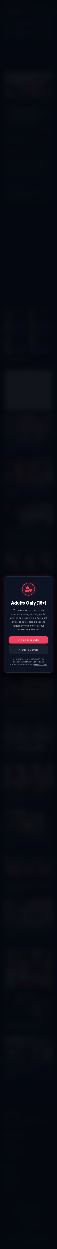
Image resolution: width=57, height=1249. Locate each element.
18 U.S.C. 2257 (40, 664)
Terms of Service (32, 661)
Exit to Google (30, 649)
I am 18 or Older (30, 640)
